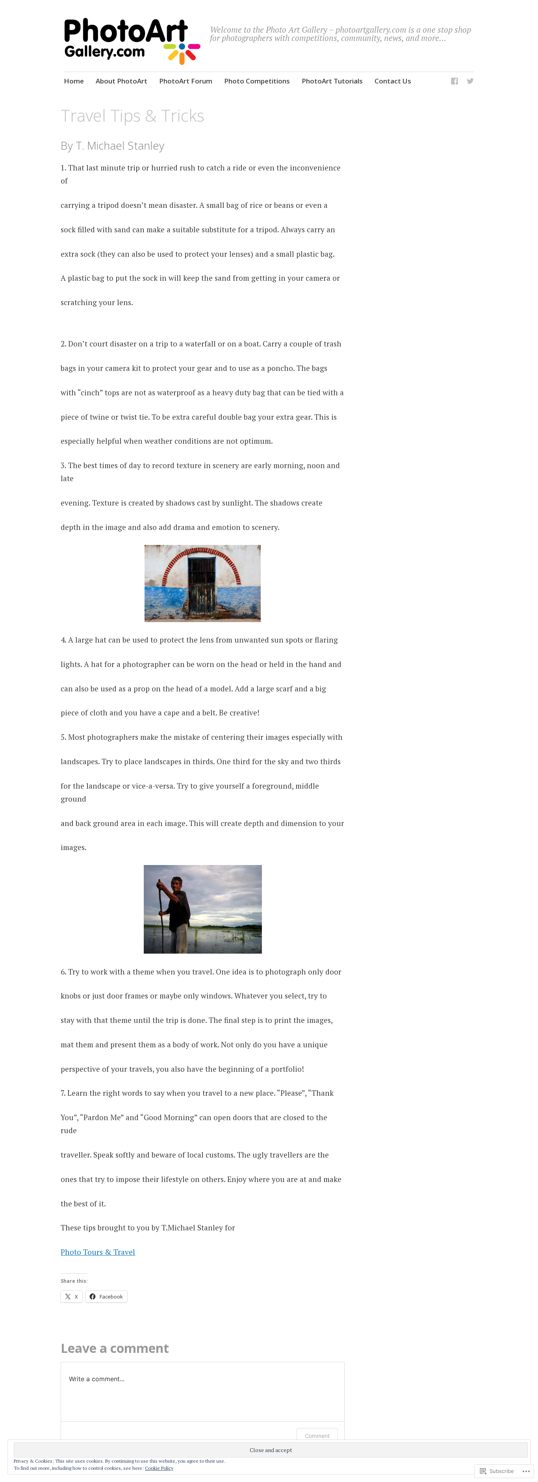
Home (74, 80)
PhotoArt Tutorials (332, 80)
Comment (317, 1435)
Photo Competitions (257, 80)
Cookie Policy (159, 1468)
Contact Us (393, 80)
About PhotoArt (121, 80)
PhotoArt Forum (185, 80)
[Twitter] (470, 82)
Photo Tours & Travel (98, 1252)
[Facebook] (454, 82)
